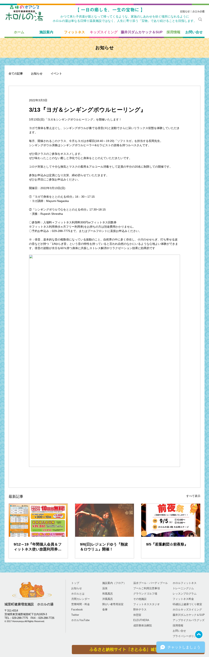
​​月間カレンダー (80, 598)
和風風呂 (107, 593)
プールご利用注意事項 (146, 588)
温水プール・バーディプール (150, 583)
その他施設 (140, 598)
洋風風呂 (107, 598)
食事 (105, 609)
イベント (56, 73)
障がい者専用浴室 (112, 604)
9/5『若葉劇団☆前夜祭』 (167, 544)
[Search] (200, 19)
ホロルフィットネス (185, 583)
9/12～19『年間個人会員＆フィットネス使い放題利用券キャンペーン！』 (38, 547)
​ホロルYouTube (80, 620)
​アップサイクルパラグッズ (189, 620)
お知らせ (36, 73)
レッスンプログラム (185, 593)
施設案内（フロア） (114, 583)
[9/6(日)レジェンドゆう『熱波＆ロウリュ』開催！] (104, 520)
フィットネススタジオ (146, 604)
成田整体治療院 (142, 625)
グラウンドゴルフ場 (145, 593)
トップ (75, 583)
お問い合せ (179, 630)
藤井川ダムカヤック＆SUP (189, 614)
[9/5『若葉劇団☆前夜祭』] (170, 520)
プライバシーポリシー (186, 636)
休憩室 (137, 614)
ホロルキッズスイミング (187, 609)
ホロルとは (77, 593)
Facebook (77, 609)
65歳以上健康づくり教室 (187, 604)
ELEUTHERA (141, 620)
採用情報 (178, 625)
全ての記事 (16, 73)
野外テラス (140, 609)
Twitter (75, 614)
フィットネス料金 (183, 598)
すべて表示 (193, 496)
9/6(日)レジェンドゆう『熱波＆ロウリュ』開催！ (104, 546)
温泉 (105, 588)
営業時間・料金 (80, 604)
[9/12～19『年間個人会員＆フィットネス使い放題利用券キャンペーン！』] (38, 520)
